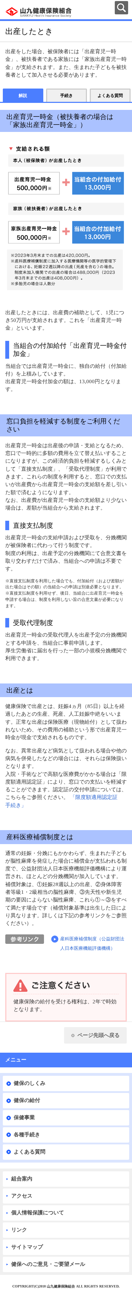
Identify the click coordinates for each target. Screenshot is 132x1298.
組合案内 (21, 1178)
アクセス (21, 1196)
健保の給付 (27, 1100)
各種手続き (27, 1134)
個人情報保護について (37, 1212)
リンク (19, 1230)
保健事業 (24, 1117)
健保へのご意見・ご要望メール (48, 1264)
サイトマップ (27, 1247)
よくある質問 (29, 1152)
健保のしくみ (29, 1083)
